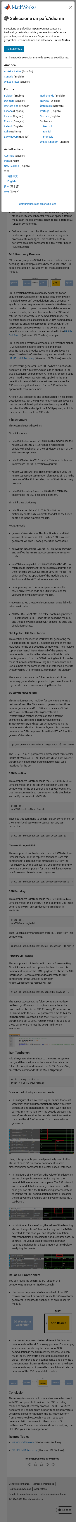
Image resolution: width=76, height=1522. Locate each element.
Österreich (46, 105)
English (47, 131)
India (7, 160)
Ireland (8, 126)
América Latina (12, 71)
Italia (7, 131)
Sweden (44, 116)
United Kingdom (49, 141)
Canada (8, 76)
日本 (6, 186)
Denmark (9, 100)
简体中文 (12, 176)
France (8, 121)
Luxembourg (11, 136)
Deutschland (11, 105)
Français (48, 136)
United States (11, 81)
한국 (6, 191)
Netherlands (47, 95)
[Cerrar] (70, 7)
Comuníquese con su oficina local (38, 203)
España (8, 111)
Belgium (8, 95)
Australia (9, 155)
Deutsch (48, 126)
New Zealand (11, 166)
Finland (8, 116)
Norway (44, 100)
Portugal (45, 111)
